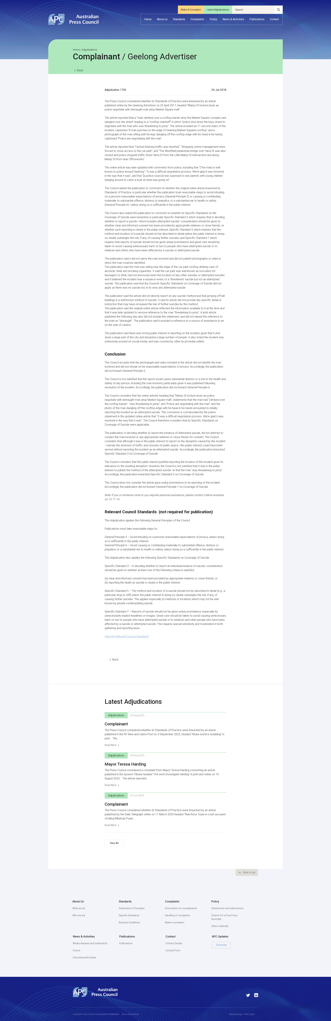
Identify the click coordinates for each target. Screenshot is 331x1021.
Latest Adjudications (218, 9)
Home (76, 49)
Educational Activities (84, 957)
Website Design (236, 1014)
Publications (126, 943)
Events (76, 950)
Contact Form (173, 950)
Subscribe (221, 945)
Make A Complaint (191, 9)
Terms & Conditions (130, 1014)
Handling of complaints (177, 915)
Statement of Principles (132, 908)
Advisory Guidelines (129, 922)
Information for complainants (181, 908)
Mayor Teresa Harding (125, 764)
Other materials (219, 926)
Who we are (78, 915)
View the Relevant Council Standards (127, 636)
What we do (78, 908)
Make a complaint (174, 922)
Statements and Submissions (227, 908)
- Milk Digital (249, 1014)
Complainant (116, 724)
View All (114, 843)
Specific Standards (129, 915)
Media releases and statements (90, 943)
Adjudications (89, 49)
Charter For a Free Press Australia (224, 917)
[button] (162, 19)
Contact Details (174, 943)
